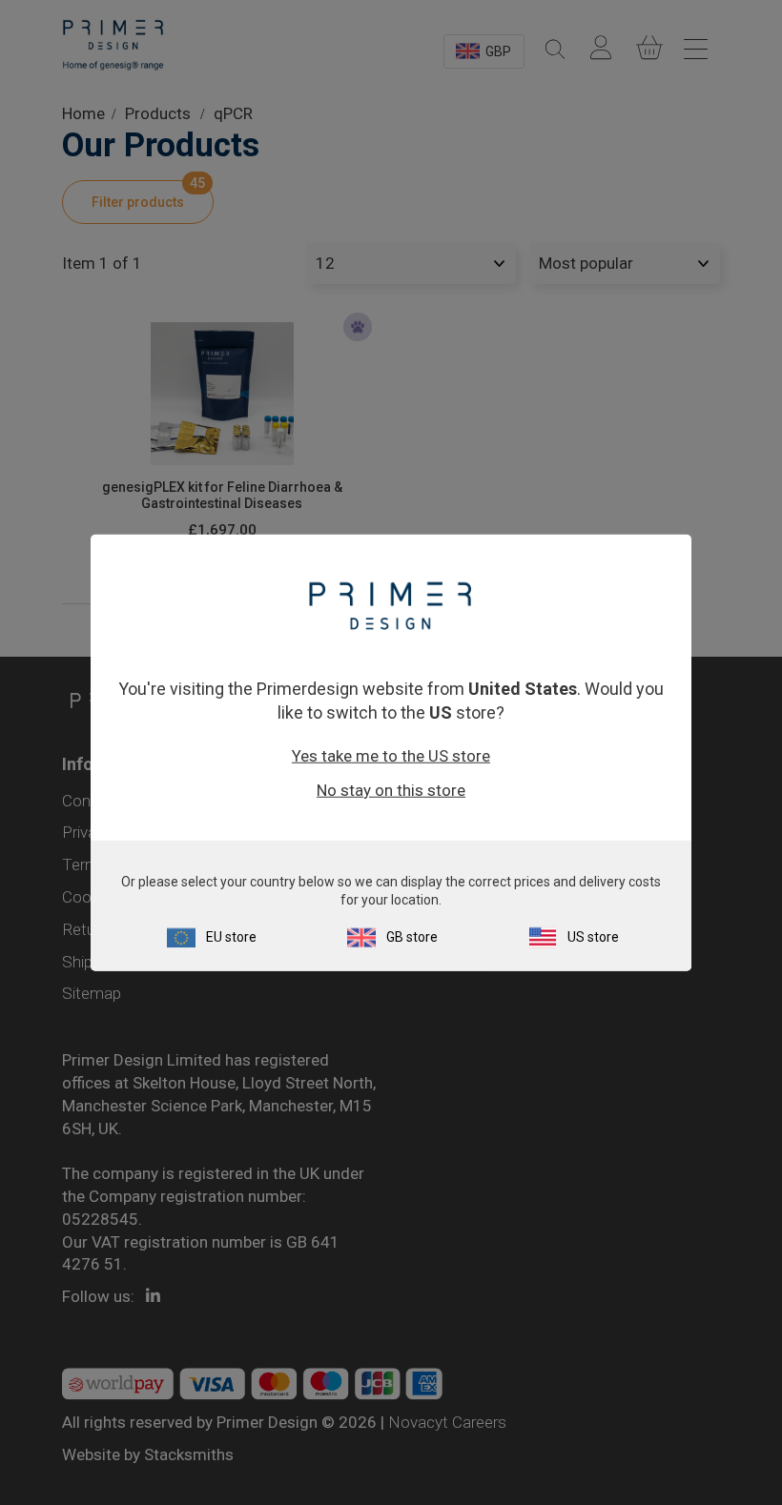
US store (593, 937)
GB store (412, 937)
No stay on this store (391, 790)
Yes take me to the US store (391, 755)
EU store (231, 937)
